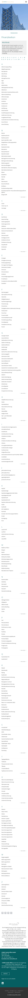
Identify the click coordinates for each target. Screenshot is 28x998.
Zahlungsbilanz (5, 884)
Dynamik (3, 249)
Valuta (3, 814)
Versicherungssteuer (6, 832)
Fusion (3, 327)
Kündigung (4, 518)
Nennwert (3, 584)
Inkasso (3, 443)
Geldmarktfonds (5, 345)
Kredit (3, 516)
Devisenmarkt (4, 235)
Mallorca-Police (5, 547)
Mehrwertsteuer (5, 554)
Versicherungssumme (6, 834)
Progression (4, 645)
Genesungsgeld (5, 354)
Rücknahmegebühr (6, 716)
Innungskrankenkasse (6, 445)
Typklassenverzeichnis (7, 771)
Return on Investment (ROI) (8, 702)
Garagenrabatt (5, 335)
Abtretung (4, 76)
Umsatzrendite (5, 793)
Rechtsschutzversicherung (8, 677)
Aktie (2, 83)
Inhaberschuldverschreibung (8, 440)
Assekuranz (4, 106)
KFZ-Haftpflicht (5, 509)
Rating (3, 672)
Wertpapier (4, 871)
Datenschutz (10, 992)
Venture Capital (5, 818)
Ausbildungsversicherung (7, 113)
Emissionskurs (5, 272)
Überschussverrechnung (7, 782)
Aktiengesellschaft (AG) (7, 87)
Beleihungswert (5, 163)
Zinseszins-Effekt (5, 900)
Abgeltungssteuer (5, 69)
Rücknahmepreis (5, 718)
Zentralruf (4, 893)
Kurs (2, 520)
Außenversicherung (6, 115)
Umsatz (3, 791)
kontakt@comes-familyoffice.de (9, 958)
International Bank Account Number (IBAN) (12, 454)
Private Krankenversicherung (8, 643)
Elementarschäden (6, 267)
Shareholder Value (6, 734)
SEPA (2, 732)
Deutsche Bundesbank (7, 231)
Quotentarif (4, 659)
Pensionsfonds (5, 622)
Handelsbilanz (5, 404)
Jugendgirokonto (5, 477)
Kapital (3, 488)
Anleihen (3, 101)
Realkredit (4, 675)
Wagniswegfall (5, 857)
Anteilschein (4, 103)
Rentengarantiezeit (6, 695)
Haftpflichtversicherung (7, 399)
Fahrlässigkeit (4, 292)
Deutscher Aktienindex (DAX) (8, 228)
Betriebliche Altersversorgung (8, 167)
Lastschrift (4, 529)
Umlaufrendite (5, 786)
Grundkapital (4, 386)
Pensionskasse (5, 625)
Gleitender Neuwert (6, 381)
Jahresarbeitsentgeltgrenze (8, 475)
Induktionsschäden (6, 436)
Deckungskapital (5, 221)
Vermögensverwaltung (7, 825)
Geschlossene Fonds (6, 365)
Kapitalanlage (4, 490)
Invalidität (3, 457)
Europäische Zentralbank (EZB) (9, 281)
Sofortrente (4, 736)
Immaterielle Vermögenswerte (9, 427)
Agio (2, 80)
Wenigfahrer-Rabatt (6, 866)
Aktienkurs (4, 90)
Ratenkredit (4, 670)
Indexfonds (4, 431)
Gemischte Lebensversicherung (9, 351)
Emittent (3, 274)
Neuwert (3, 588)
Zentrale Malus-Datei (6, 891)
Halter (3, 402)
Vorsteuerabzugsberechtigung (9, 846)
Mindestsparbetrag (6, 563)
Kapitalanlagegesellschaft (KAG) (9, 493)
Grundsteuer (4, 388)
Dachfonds (4, 217)
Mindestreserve (5, 561)
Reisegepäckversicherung (7, 684)
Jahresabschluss (5, 472)
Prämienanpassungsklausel (8, 636)
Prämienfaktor (5, 638)
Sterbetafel (4, 746)
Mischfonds (4, 566)
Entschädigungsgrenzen (7, 276)
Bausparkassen (5, 151)
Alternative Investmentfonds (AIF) (9, 92)
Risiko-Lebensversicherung (8, 711)
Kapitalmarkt (4, 497)
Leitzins (3, 536)
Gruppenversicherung (7, 391)
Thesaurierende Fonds (7, 764)
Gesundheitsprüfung (6, 372)
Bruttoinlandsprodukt (6, 188)
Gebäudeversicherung (7, 340)
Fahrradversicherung (6, 294)
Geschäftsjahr (4, 363)
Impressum (20, 990)
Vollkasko (3, 841)
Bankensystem (5, 138)
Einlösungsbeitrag (6, 262)
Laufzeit (3, 532)
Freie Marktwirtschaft (6, 317)
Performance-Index (6, 627)
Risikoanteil (4, 707)
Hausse (3, 409)
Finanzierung (4, 304)
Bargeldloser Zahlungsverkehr (9, 142)
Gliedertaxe (4, 384)
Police (2, 629)
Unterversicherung (6, 800)
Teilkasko (3, 761)
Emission (3, 269)
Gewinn (3, 374)
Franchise (3, 313)
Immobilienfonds (5, 429)
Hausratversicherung (6, 406)
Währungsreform (5, 862)
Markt (2, 552)
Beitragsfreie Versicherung (8, 158)
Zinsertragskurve (5, 898)
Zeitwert (3, 889)
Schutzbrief (4, 727)
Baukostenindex (5, 147)
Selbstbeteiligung (5, 729)
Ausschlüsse (4, 122)
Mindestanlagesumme (7, 559)
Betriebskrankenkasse (6, 170)
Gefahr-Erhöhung (5, 342)
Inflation (3, 438)
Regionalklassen (5, 679)
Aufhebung (4, 108)
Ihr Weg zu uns (13, 990)
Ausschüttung (4, 124)
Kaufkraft (3, 507)
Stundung (3, 750)
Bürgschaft (4, 194)
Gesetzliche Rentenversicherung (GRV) (11, 370)
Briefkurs (3, 186)
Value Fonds (4, 811)
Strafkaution (4, 748)
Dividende (4, 247)
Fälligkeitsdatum (5, 299)
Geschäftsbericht (5, 361)
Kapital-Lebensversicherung (8, 502)
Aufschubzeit (4, 110)
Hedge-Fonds (4, 413)
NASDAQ (3, 582)
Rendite (3, 688)
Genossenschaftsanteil (7, 358)
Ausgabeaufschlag (6, 117)
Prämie (3, 634)
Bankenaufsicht (5, 135)
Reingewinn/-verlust (6, 682)
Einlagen (3, 258)
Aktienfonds (4, 85)
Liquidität (3, 538)
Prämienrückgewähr (6, 641)
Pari (2, 620)
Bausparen (4, 149)
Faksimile (3, 297)
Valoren (3, 809)
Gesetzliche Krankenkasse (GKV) (9, 368)
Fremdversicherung (6, 324)
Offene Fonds (4, 604)
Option (3, 609)
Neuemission (4, 586)
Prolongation (4, 648)
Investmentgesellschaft (7, 461)
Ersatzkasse (4, 279)
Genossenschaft (5, 356)
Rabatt (3, 668)
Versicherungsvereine (6, 837)
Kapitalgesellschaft (6, 495)
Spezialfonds (4, 741)
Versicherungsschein (6, 830)
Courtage (3, 208)
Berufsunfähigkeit (5, 165)
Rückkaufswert (5, 714)
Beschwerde (17, 992)
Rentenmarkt (4, 698)
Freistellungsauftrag (6, 320)
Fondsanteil (4, 310)
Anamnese (4, 99)
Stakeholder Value (6, 743)
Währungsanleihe (5, 859)
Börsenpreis (4, 181)
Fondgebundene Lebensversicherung (10, 308)
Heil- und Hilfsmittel (6, 416)
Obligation (4, 602)
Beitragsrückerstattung (7, 161)
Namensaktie (4, 579)
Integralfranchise (5, 452)
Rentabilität (4, 691)
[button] (2, 913)
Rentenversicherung (6, 700)
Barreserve (4, 144)
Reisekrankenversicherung (8, 686)
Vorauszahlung (5, 844)
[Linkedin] (2, 983)
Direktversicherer (5, 240)
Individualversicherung (7, 434)
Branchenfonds (5, 184)
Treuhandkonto (5, 768)
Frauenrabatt (4, 315)
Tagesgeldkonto (5, 759)
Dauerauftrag (4, 219)
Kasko (2, 504)
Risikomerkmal (5, 709)
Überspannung (5, 784)
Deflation (3, 226)
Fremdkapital (4, 322)
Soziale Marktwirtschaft (7, 739)
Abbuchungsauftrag (6, 67)
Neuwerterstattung (6, 591)
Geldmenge (4, 347)
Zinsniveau (4, 903)
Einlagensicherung (6, 260)
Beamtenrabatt (5, 154)
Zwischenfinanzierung (7, 905)
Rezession (3, 704)
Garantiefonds (5, 338)
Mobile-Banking (5, 568)
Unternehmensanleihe (7, 798)
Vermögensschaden (6, 823)
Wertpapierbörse (5, 873)
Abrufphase (4, 71)
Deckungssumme (5, 224)
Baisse (3, 133)
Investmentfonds (5, 459)
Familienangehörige (6, 301)
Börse (2, 179)
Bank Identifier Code (6, 140)
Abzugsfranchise (5, 78)
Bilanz (3, 172)
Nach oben (23, 126)
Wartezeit (3, 864)
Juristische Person (5, 479)
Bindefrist (3, 174)
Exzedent (3, 283)
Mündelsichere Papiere (7, 570)
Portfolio (3, 631)
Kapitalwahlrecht (5, 500)
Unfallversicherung (6, 796)
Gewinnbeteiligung (6, 377)
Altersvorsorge (5, 96)
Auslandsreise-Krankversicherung (9, 119)
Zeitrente (3, 887)
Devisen (3, 233)
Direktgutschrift (5, 237)
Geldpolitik (4, 349)
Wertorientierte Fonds (6, 868)
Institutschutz (4, 450)
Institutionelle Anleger (7, 447)
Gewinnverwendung (6, 379)
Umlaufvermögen (5, 789)
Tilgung (3, 766)
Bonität (3, 177)
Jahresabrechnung (6, 470)
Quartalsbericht (5, 656)
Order (2, 611)
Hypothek (3, 418)
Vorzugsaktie (4, 848)
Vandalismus (4, 816)
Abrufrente (4, 73)
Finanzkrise (4, 306)
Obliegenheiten (5, 600)
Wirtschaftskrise (5, 875)
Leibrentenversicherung (7, 534)
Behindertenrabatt (6, 156)
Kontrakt (3, 511)
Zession (3, 896)
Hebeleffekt (4, 411)
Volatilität (3, 839)
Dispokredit (4, 244)
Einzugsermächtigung (6, 265)
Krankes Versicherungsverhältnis (9, 513)
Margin (3, 550)
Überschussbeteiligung (7, 779)
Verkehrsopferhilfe (6, 821)
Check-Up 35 (4, 206)
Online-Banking (5, 607)
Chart (2, 203)
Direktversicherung (6, 242)
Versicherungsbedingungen (8, 827)
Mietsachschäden (5, 557)
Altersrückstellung (6, 94)
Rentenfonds (4, 693)
